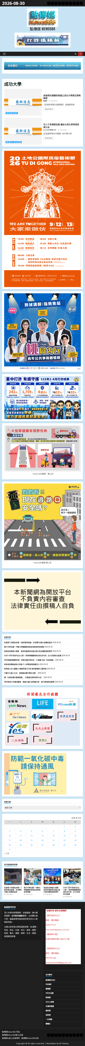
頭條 (11, 113)
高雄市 (15, 113)
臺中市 (11, 142)
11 (21, 836)
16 (75, 836)
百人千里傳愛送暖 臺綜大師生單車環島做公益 (23, 131)
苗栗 (53, 882)
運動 (20, 142)
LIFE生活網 (49, 993)
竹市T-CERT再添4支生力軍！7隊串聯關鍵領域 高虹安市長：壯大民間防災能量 (32, 655)
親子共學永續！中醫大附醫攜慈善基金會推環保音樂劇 (24, 647)
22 (64, 840)
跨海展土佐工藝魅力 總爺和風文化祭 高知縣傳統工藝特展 (25, 668)
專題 (7, 142)
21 (53, 840)
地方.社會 (8, 882)
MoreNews (51, 1043)
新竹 (73, 882)
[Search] (75, 54)
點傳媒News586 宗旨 (11, 1032)
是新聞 (48, 1015)
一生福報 (49, 1019)
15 (64, 836)
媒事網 (48, 997)
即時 (80, 54)
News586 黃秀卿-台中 (49, 130)
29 (64, 845)
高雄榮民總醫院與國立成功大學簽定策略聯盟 (23, 102)
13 (42, 836)
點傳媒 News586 (42, 28)
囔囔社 (48, 1023)
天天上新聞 (50, 1002)
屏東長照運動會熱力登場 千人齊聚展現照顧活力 (21, 664)
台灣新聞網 (50, 1006)
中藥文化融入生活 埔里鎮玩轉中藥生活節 (20, 673)
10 (10, 836)
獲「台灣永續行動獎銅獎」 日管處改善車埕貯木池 (23, 677)
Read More (49, 109)
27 (42, 845)
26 (31, 845)
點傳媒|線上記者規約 (11, 1038)
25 (21, 845)
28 (53, 845)
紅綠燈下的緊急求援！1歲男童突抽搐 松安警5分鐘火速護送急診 (28, 642)
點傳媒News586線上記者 (12, 1035)
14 (53, 836)
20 (42, 840)
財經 (7, 113)
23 (75, 840)
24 (10, 845)
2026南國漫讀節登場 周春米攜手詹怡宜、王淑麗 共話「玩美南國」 (29, 660)
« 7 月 (6, 853)
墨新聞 (48, 1010)
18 (21, 840)
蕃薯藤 (48, 988)
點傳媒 (45, 101)
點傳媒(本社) (50, 980)
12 (31, 836)
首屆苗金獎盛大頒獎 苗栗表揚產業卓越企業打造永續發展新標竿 (28, 651)
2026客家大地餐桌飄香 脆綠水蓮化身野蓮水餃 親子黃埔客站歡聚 (29, 682)
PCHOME (49, 984)
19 (31, 840)
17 (10, 840)
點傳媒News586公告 (30, 1038)
